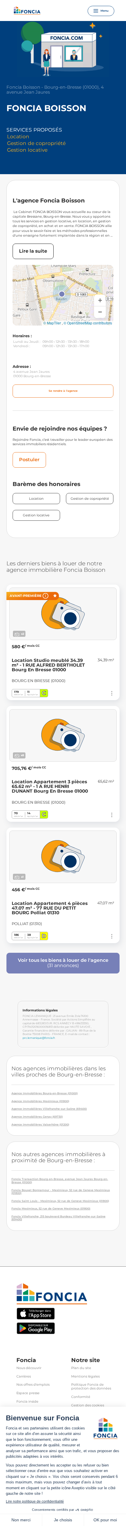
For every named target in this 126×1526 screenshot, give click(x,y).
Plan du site (81, 1368)
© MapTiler (52, 323)
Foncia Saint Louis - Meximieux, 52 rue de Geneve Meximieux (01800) (60, 1201)
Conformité (80, 1397)
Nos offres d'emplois (33, 1385)
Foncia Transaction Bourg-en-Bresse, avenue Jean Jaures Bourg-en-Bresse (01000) (59, 1181)
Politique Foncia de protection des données (91, 1386)
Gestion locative (36, 515)
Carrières (23, 1376)
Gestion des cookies (87, 1405)
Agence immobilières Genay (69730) (37, 1116)
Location (36, 499)
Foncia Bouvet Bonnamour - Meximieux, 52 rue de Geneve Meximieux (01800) (60, 1192)
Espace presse (28, 1393)
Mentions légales (85, 1376)
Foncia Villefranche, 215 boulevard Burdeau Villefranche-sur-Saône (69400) (58, 1218)
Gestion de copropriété (90, 499)
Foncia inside (27, 1401)
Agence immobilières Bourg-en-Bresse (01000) (44, 1093)
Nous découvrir (28, 1368)
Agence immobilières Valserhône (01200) (40, 1124)
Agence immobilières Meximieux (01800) (40, 1101)
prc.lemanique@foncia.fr (39, 1037)
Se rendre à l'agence (63, 390)
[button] (62, 294)
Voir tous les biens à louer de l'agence (63, 962)
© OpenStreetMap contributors (88, 323)
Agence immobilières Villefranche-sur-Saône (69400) (49, 1108)
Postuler (29, 459)
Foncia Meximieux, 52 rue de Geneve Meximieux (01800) (50, 1208)
